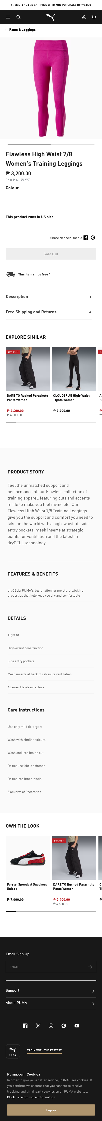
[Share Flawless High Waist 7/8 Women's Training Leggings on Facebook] (85, 237)
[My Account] (83, 17)
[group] (28, 378)
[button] (9, 17)
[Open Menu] (9, 17)
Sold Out (51, 254)
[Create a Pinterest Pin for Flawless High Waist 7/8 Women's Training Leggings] (92, 237)
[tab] (29, 144)
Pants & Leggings (22, 30)
